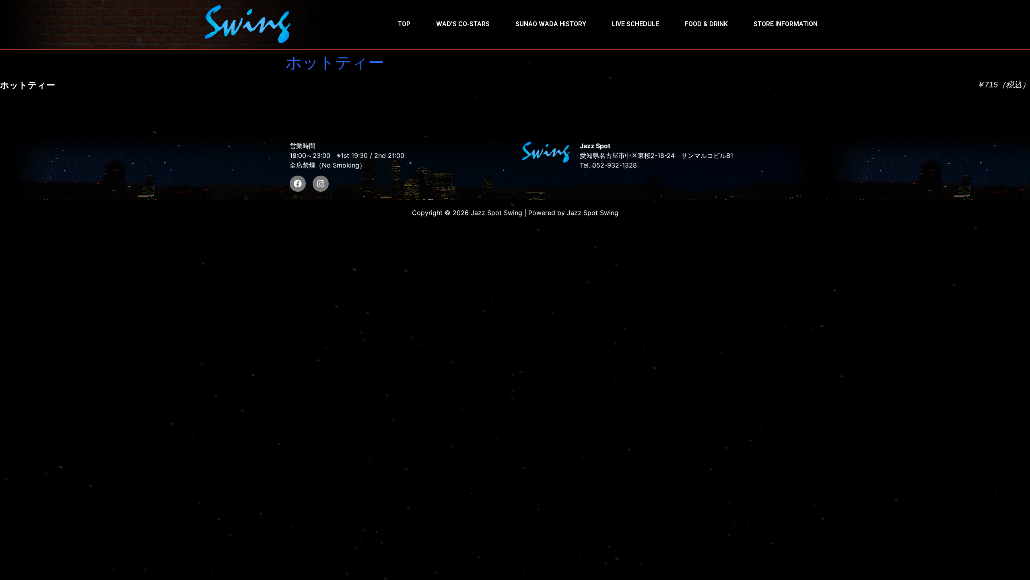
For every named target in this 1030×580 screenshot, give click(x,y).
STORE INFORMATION (786, 24)
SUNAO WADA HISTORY (550, 24)
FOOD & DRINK (706, 24)
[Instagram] (321, 184)
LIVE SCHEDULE (635, 24)
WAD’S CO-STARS (463, 24)
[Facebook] (298, 184)
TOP (404, 24)
